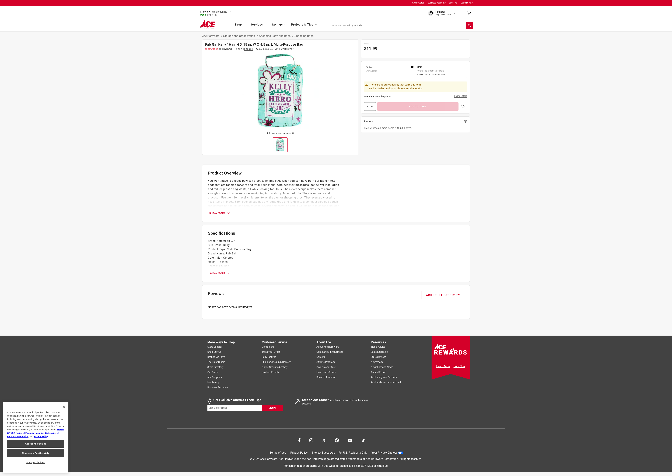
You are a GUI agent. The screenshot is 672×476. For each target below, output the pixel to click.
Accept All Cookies (35, 443)
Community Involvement (329, 351)
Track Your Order (271, 351)
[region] (35, 437)
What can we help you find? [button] (347, 25)
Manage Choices (35, 462)
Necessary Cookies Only (35, 453)
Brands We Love (216, 357)
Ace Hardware (211, 36)
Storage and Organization (239, 36)
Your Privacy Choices (384, 452)
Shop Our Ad (214, 351)
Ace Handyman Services (384, 377)
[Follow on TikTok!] (363, 440)
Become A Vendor (326, 377)
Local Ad (453, 3)
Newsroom (377, 362)
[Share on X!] (324, 440)
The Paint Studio (216, 362)
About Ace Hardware (327, 346)
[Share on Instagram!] (311, 440)
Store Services (378, 357)
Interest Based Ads (323, 452)
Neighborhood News (382, 367)
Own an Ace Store (326, 367)
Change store (460, 96)
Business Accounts (437, 3)
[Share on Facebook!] (299, 440)
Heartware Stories (326, 372)
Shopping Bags (304, 36)
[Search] (469, 25)
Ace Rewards (418, 3)
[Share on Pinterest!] (337, 440)
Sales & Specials (379, 351)
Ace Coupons (214, 377)
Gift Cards (212, 372)
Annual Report (378, 372)
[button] (401, 25)
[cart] (470, 13)
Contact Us (268, 346)
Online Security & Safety (275, 367)
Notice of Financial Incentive (30, 433)
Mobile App (213, 382)
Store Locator (467, 3)
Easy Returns (269, 357)
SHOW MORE (217, 213)
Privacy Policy (299, 452)
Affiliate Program (325, 362)
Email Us (382, 465)
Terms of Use (278, 452)
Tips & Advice (378, 346)
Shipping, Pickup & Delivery (276, 362)
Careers (320, 357)
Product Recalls (270, 372)
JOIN (272, 407)
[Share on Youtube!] (350, 440)
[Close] (64, 407)
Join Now (459, 366)
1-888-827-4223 (363, 465)
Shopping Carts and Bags (275, 36)
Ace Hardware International (386, 382)
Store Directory (215, 367)
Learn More (443, 366)
